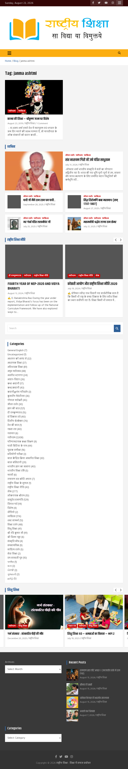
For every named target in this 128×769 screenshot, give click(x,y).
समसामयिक (13, 545)
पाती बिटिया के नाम (17, 446)
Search (117, 328)
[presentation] (116, 240)
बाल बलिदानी (15, 462)
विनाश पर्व (12, 504)
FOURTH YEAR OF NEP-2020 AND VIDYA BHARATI (34, 286)
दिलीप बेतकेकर (15, 421)
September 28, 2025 (33, 205)
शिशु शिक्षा (12, 529)
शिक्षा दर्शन (13, 525)
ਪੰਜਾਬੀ (11, 570)
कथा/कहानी (13, 388)
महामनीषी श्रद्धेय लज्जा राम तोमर (100, 222)
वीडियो (11, 512)
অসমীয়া (11, 562)
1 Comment (42, 123)
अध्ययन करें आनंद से (17, 359)
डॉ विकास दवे (14, 417)
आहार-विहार (14, 380)
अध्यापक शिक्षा (15, 363)
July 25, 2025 (29, 227)
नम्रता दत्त (12, 429)
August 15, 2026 (87, 678)
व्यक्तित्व (21, 111)
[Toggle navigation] (9, 53)
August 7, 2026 (87, 715)
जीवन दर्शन (69, 155)
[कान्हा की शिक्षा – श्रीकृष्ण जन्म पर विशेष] (34, 97)
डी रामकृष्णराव (15, 275)
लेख (97, 275)
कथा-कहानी (13, 384)
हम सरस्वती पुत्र (15, 558)
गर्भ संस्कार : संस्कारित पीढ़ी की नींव (25, 633)
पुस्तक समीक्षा (14, 450)
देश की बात (13, 425)
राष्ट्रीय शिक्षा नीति (16, 239)
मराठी (10, 475)
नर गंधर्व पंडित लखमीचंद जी (36, 222)
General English (16, 350)
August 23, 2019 (15, 123)
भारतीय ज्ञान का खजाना (19, 467)
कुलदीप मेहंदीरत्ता (16, 396)
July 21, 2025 (90, 227)
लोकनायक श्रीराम (16, 496)
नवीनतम (12, 111)
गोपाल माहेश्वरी (15, 400)
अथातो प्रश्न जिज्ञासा (87, 711)
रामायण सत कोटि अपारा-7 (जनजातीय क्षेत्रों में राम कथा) (100, 672)
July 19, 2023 (73, 638)
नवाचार (11, 433)
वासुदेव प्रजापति (15, 500)
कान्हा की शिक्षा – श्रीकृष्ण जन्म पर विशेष (28, 118)
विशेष (10, 508)
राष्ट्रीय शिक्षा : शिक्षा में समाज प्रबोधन (73, 763)
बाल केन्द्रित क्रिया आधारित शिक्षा (23, 458)
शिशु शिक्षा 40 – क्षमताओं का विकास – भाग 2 (90, 633)
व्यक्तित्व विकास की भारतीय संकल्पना (94, 698)
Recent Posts (77, 662)
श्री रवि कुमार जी (15, 533)
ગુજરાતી (12, 575)
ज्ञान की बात (14, 409)
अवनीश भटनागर (15, 375)
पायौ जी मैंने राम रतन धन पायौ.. (39, 200)
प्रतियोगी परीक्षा (15, 454)
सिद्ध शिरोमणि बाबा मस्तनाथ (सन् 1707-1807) (101, 202)
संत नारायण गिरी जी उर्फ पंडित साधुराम (87, 160)
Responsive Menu (119, 3)
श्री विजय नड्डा (14, 537)
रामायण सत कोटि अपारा (19, 479)
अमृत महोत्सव (14, 371)
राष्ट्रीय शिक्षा (30, 123)
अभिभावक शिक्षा (15, 367)
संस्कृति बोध (13, 541)
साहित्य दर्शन (14, 550)
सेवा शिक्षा (12, 554)
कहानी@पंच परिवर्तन (18, 392)
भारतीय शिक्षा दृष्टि (16, 471)
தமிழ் (10, 579)
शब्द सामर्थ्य (13, 521)
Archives (9, 662)
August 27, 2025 (91, 208)
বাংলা (10, 566)
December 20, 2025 (17, 638)
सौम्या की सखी (86, 685)
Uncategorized (15, 355)
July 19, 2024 (74, 289)
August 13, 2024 (15, 293)
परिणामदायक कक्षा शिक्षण (20, 442)
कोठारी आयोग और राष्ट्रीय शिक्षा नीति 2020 (92, 284)
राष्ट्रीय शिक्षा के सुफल (18, 483)
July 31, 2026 (71, 165)
